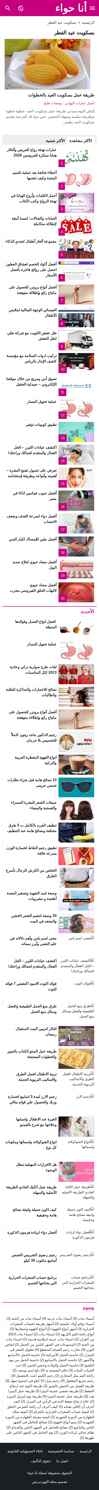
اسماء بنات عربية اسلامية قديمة (48, 1339)
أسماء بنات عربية (57, 1318)
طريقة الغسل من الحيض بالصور (68, 1386)
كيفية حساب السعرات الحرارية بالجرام (59, 1412)
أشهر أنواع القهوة (62, 1329)
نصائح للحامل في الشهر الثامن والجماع (37, 1427)
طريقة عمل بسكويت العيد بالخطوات (61, 95)
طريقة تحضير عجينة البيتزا (56, 1391)
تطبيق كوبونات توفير (41, 424)
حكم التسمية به (54, 1370)
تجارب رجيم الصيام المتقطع (57, 1349)
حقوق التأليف (41, 1461)
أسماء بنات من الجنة (23, 1318)
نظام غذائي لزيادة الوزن (74, 1432)
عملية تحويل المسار (42, 401)
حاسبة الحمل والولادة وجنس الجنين (50, 1365)
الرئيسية (86, 1451)
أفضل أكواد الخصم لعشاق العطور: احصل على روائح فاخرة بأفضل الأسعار (31, 269)
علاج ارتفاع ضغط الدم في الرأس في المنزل (55, 1401)
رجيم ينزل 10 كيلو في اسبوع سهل (32, 1381)
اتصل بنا (62, 1461)
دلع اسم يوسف (26, 1370)
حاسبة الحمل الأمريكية (60, 1355)
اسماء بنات (44, 1334)
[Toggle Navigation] (92, 8)
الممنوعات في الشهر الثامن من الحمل (45, 1344)
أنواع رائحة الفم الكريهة (75, 1334)
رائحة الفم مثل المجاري (74, 1375)
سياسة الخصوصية (61, 1451)
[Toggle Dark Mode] (20, 8)
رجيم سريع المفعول (77, 1381)
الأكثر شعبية (55, 141)
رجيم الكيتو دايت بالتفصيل (32, 1375)
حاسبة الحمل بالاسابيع (58, 1360)
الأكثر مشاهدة (81, 141)
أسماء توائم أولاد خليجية (74, 1324)
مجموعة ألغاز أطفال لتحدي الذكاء (31, 241)
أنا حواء (71, 8)
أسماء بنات (83, 1318)
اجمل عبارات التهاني (79, 103)
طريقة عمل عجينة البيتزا (62, 1396)
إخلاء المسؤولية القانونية (24, 1451)
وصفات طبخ (53, 103)
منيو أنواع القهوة (62, 1422)
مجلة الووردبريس (44, 1482)
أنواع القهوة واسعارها (28, 1329)
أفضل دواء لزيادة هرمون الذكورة (32, 1232)
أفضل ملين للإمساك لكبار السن (33, 539)
